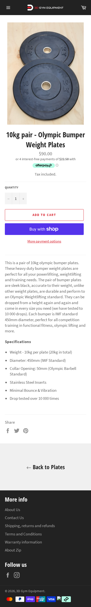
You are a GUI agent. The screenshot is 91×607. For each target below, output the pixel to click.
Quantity (11, 187)
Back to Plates (48, 467)
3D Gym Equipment (30, 591)
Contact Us (14, 517)
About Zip (13, 550)
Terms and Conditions (23, 534)
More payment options (44, 241)
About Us (12, 509)
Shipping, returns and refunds (30, 525)
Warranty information (23, 542)
